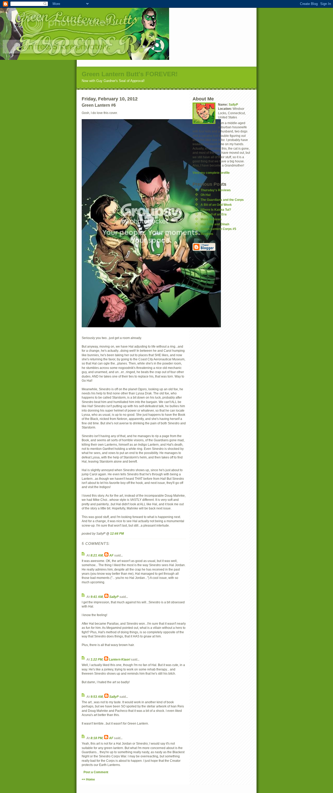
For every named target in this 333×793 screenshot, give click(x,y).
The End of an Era (214, 214)
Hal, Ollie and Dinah (215, 224)
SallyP (114, 596)
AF (111, 555)
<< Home (88, 779)
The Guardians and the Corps (222, 199)
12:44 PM (117, 533)
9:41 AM (97, 596)
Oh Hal (205, 194)
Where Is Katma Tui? (216, 209)
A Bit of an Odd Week (216, 204)
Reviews (207, 233)
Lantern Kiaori (119, 659)
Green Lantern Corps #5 (218, 229)
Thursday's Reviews (216, 190)
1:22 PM (97, 659)
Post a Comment (96, 772)
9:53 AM (97, 696)
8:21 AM (97, 555)
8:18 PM (97, 738)
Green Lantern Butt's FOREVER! (130, 74)
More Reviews (211, 219)
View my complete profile (211, 172)
